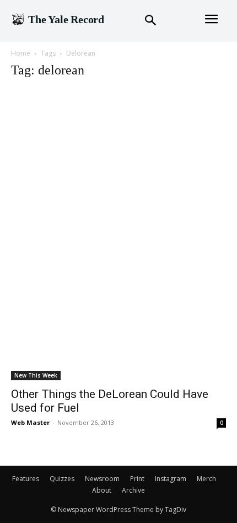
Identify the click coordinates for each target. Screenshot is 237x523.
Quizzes (62, 478)
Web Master (30, 422)
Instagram (170, 478)
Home (20, 53)
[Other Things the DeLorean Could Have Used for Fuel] (118, 234)
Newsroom (102, 478)
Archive (133, 490)
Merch (206, 478)
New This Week (35, 375)
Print (137, 478)
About (101, 490)
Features (25, 478)
